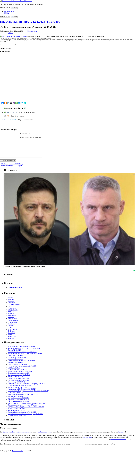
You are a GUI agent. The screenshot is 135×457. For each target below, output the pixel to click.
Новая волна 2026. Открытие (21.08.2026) (22, 389)
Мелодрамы (12, 315)
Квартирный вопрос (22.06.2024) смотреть (30, 21)
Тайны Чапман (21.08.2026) (17, 387)
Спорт (10, 327)
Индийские (12, 308)
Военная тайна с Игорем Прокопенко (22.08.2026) (25, 353)
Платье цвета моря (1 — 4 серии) (11, 166)
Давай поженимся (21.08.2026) (18, 401)
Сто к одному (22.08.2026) (17, 357)
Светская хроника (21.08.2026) (18, 380)
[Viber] (14, 103)
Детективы (11, 302)
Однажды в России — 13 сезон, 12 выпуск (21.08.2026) (26, 384)
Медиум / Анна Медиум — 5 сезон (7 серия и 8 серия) (26, 407)
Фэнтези (11, 338)
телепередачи (87, 437)
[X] (11, 103)
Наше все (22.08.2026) (15, 362)
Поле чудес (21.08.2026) (16, 392)
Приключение (12, 322)
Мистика (11, 317)
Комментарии (32, 31)
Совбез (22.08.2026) (14, 350)
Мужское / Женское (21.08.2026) (18, 399)
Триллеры (11, 333)
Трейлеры (11, 331)
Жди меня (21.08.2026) (15, 396)
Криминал (11, 313)
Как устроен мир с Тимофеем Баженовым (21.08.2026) (26, 403)
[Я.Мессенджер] (25, 103)
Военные (11, 301)
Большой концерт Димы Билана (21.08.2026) (23, 394)
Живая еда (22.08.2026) (15, 376)
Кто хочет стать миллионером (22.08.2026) (22, 366)
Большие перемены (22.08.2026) (18, 373)
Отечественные (13, 320)
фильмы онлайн (8, 432)
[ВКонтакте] (2, 103)
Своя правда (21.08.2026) (16, 382)
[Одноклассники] (5, 103)
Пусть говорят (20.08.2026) (17, 415)
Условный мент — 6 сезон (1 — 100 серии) (22, 352)
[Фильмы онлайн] (16, 1)
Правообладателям (15, 287)
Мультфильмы (12, 318)
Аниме (10, 297)
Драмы (10, 306)
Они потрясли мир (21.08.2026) (18, 378)
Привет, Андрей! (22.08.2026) (18, 369)
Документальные (13, 304)
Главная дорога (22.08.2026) (17, 364)
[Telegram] (8, 103)
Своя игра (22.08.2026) (15, 355)
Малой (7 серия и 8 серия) (16, 408)
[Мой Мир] (19, 103)
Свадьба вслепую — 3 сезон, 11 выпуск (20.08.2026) (25, 414)
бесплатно (121, 432)
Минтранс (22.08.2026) (15, 359)
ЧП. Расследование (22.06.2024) (12, 164)
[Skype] (22, 103)
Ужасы (10, 334)
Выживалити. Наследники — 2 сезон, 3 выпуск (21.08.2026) (28, 391)
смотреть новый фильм (118, 439)
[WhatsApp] (16, 103)
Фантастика (12, 336)
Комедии (11, 311)
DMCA (6, 13)
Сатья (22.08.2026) (14, 368)
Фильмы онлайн (9, 11)
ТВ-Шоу (10, 33)
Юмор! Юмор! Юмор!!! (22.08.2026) (20, 371)
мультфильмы (19, 432)
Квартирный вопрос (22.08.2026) (19, 375)
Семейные (11, 324)
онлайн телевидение (44, 432)
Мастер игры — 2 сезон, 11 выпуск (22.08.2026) (24, 348)
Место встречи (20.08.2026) (17, 410)
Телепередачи (12, 329)
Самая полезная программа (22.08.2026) (21, 360)
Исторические (12, 310)
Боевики (11, 299)
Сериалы (11, 326)
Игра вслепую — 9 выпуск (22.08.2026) (21, 346)
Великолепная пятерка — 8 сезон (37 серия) (22, 405)
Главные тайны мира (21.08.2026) (19, 385)
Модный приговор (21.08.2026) (18, 398)
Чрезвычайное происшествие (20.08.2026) (22, 412)
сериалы (28, 432)
